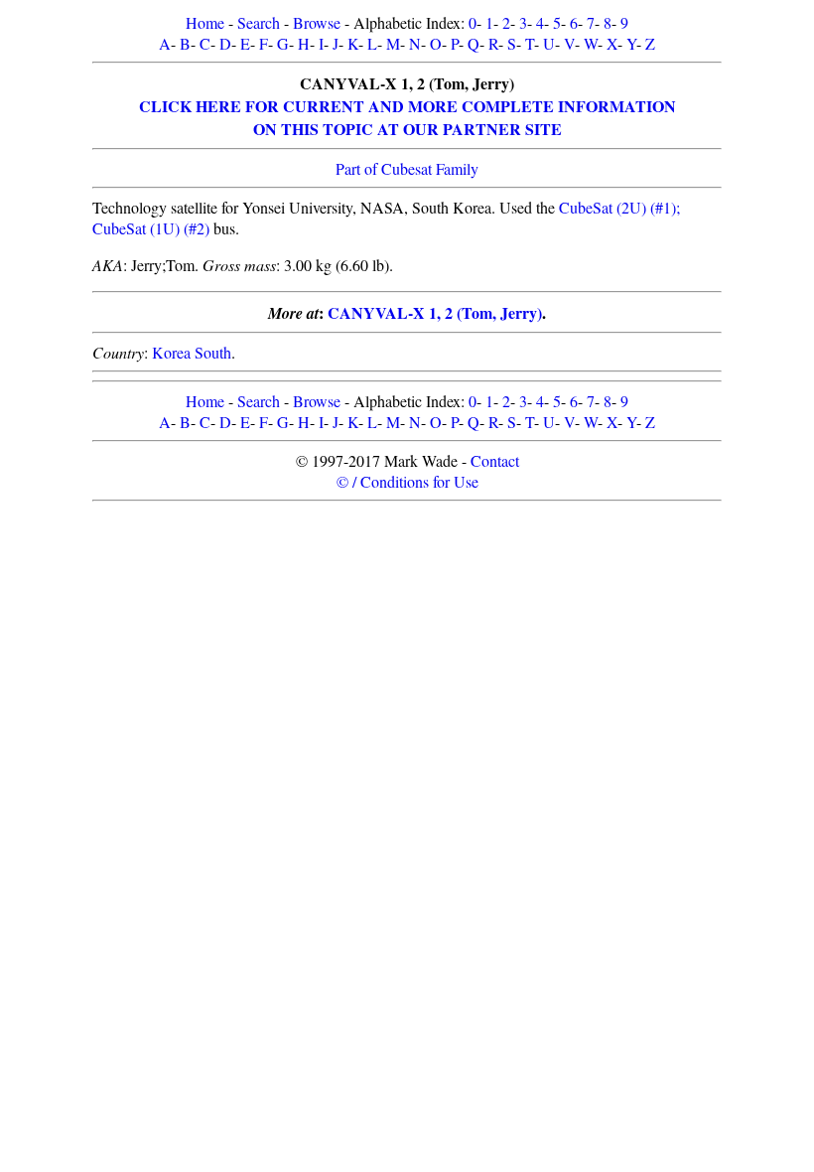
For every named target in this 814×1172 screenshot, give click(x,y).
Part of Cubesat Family (407, 168)
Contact (495, 460)
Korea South (191, 352)
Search (258, 22)
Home (205, 22)
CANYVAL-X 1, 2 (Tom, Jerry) (435, 312)
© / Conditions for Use (407, 481)
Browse (316, 22)
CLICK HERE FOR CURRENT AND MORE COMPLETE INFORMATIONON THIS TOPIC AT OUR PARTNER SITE (407, 117)
